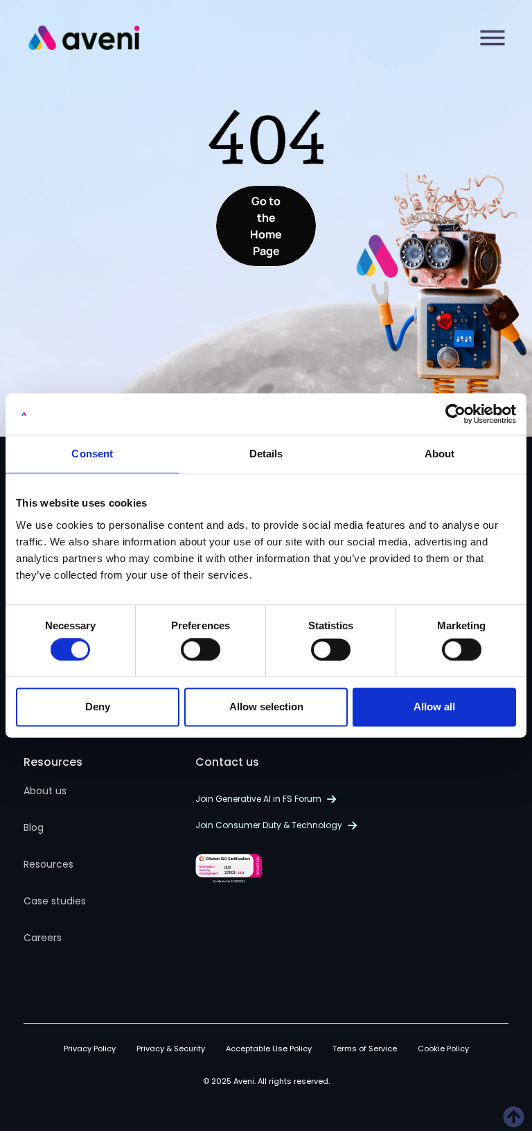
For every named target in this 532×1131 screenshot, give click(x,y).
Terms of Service (364, 1048)
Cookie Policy (443, 1048)
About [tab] (440, 453)
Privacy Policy (90, 1048)
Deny (97, 706)
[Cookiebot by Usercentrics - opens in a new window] (455, 413)
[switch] (200, 650)
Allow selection (266, 706)
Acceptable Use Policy (269, 1048)
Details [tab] (266, 453)
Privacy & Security (170, 1048)
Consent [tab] (92, 453)
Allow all (434, 706)
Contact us (227, 762)
